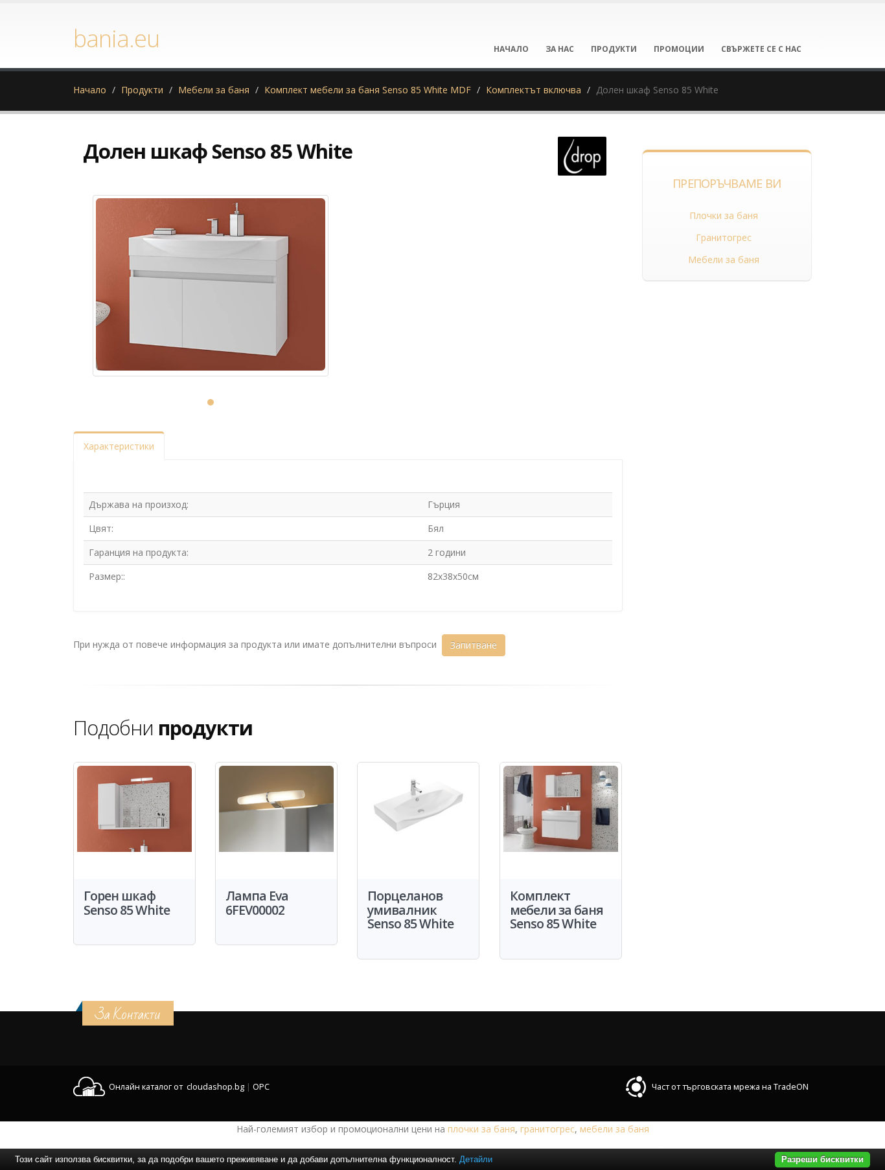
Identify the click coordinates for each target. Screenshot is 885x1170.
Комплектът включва (533, 90)
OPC (261, 1086)
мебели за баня (614, 1129)
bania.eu (116, 38)
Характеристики (119, 446)
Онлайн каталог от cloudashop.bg (176, 1086)
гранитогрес (547, 1129)
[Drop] (582, 156)
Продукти (142, 90)
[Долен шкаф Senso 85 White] (210, 285)
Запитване (473, 645)
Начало (89, 90)
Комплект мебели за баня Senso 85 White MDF (367, 90)
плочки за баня (481, 1129)
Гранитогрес (724, 237)
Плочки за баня (723, 215)
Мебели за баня (213, 90)
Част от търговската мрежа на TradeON (730, 1086)
